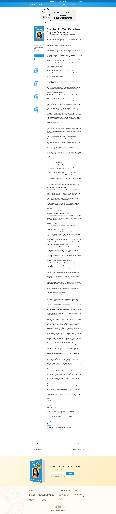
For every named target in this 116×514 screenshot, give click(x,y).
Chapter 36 (36, 105)
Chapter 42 (36, 111)
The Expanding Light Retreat (64, 494)
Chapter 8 (36, 74)
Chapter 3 (36, 69)
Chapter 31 (36, 99)
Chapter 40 (36, 109)
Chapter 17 (36, 84)
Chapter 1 (36, 67)
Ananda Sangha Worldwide (64, 492)
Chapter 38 (36, 107)
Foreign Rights (31, 499)
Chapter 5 (36, 71)
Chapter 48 (36, 118)
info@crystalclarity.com (78, 494)
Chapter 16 (36, 83)
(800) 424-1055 (77, 492)
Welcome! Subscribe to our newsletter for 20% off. (58, 1)
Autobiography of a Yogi (54, 27)
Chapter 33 (36, 101)
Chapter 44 (36, 113)
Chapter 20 (36, 87)
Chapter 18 (36, 85)
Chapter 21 (36, 88)
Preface (35, 63)
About (74, 4)
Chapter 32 (36, 100)
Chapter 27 (36, 95)
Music (59, 4)
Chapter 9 (36, 75)
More (69, 4)
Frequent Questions (45, 497)
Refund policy (61, 499)
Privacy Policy (44, 499)
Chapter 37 (36, 106)
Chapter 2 (36, 68)
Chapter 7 (36, 73)
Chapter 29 (36, 97)
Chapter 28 (36, 96)
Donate (79, 4)
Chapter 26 (36, 94)
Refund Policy (44, 500)
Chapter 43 (36, 112)
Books (55, 4)
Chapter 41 (36, 110)
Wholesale (30, 497)
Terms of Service (62, 498)
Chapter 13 (36, 80)
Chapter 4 (36, 70)
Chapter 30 (36, 98)
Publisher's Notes (37, 62)
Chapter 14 (36, 81)
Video (64, 4)
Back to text (49, 401)
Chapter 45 (36, 114)
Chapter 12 (49, 431)
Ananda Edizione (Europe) (63, 496)
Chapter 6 (36, 72)
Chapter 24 (36, 92)
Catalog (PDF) (31, 500)
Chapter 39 (36, 108)
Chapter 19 (36, 86)
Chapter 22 (36, 89)
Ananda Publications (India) (64, 495)
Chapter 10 (36, 76)
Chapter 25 (36, 93)
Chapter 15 (36, 82)
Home (51, 4)
